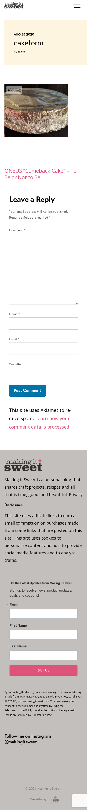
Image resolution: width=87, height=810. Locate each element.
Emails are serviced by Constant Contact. (28, 715)
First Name (18, 625)
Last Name (18, 646)
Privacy (76, 494)
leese (21, 52)
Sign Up (43, 670)
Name (14, 314)
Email (14, 339)
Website (15, 364)
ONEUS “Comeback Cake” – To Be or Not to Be (40, 174)
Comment (17, 230)
